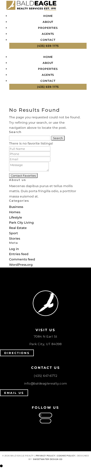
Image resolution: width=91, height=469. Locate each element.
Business (16, 207)
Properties (48, 27)
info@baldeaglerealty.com (45, 383)
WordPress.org (21, 265)
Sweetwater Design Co (48, 459)
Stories (14, 238)
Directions (17, 353)
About (48, 21)
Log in (14, 249)
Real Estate (18, 228)
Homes (14, 212)
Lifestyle (15, 217)
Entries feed (18, 254)
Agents (48, 33)
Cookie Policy (66, 455)
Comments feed (22, 259)
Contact (47, 39)
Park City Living (21, 223)
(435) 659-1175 (48, 45)
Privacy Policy (45, 455)
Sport (13, 233)
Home (48, 16)
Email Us (14, 393)
